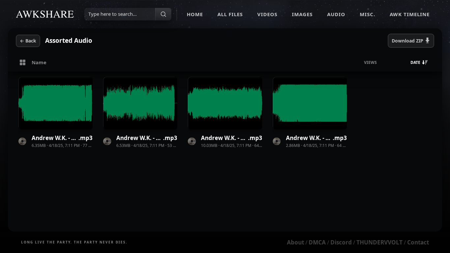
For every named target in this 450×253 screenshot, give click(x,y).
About (295, 242)
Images (302, 14)
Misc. (367, 14)
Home (195, 14)
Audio (336, 14)
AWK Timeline (410, 14)
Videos (267, 14)
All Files (230, 14)
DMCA (317, 242)
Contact (418, 242)
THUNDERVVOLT (379, 242)
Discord (341, 242)
